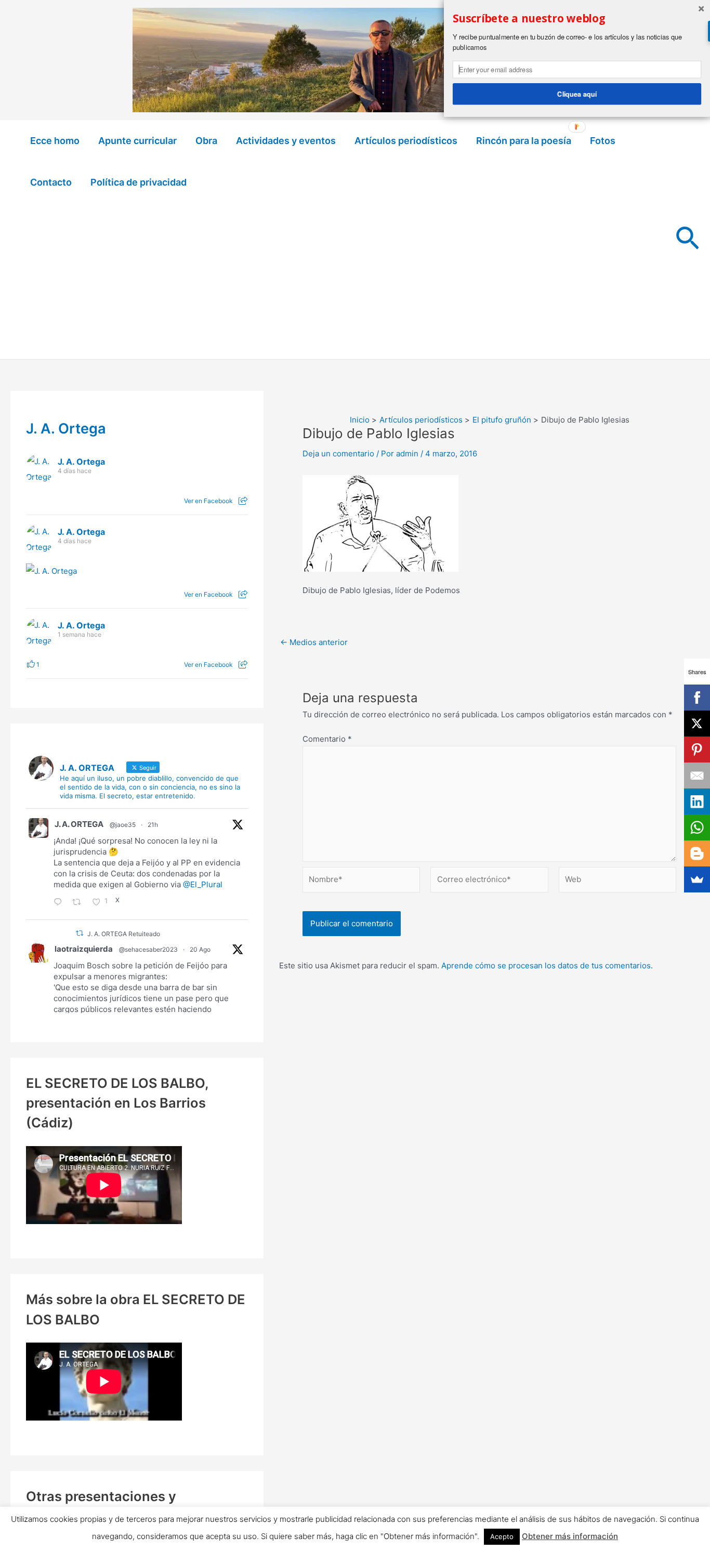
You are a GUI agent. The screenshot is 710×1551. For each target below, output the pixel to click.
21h (153, 825)
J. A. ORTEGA (79, 824)
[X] (697, 724)
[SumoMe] (697, 879)
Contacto (51, 182)
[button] (687, 240)
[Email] (697, 775)
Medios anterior (314, 642)
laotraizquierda (84, 949)
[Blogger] (697, 853)
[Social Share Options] (243, 501)
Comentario (327, 739)
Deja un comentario (338, 453)
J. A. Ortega (66, 428)
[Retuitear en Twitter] (79, 933)
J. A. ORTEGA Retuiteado (123, 934)
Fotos (602, 140)
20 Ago (200, 949)
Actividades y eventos (286, 140)
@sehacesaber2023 (148, 949)
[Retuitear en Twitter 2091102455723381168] (80, 903)
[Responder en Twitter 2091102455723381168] (60, 903)
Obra (206, 140)
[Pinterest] (697, 750)
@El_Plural (202, 884)
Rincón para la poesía (523, 140)
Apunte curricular (137, 140)
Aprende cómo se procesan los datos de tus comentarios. (547, 965)
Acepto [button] (502, 1536)
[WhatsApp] (697, 827)
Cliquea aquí (577, 93)
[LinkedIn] (697, 801)
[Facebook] (697, 698)
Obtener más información (570, 1536)
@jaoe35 (123, 825)
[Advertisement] (343, 281)
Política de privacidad (138, 182)
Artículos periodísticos (405, 140)
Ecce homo (55, 140)
